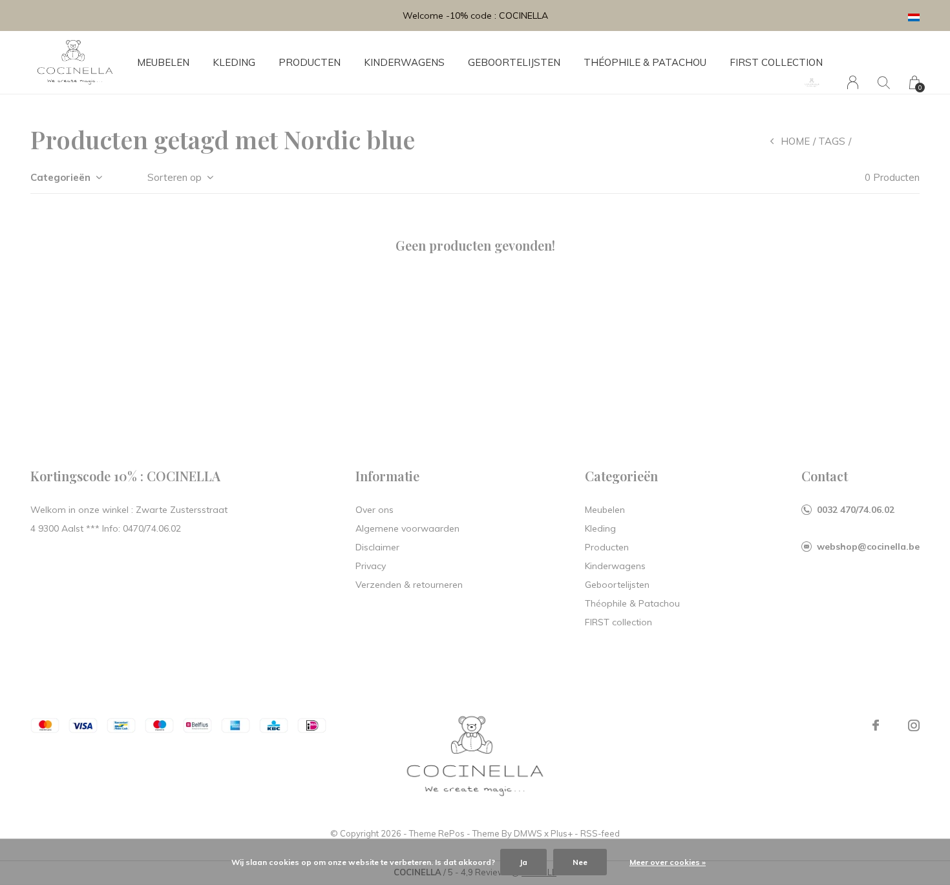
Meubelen (163, 62)
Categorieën (60, 177)
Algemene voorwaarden (407, 528)
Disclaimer (377, 547)
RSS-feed (600, 833)
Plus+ (562, 833)
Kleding (234, 62)
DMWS (528, 833)
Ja (523, 862)
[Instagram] (914, 725)
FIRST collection (776, 62)
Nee (580, 862)
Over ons (374, 509)
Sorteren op (174, 177)
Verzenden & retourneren (409, 584)
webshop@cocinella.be (868, 546)
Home (795, 141)
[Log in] (852, 82)
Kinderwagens (404, 62)
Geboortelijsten (514, 62)
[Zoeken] (884, 82)
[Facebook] (875, 725)
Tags (831, 141)
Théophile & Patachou (645, 62)
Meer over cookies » (667, 862)
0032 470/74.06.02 (855, 509)
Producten (310, 62)
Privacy (370, 566)
